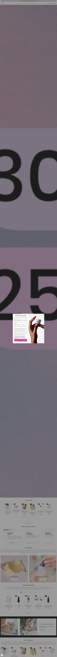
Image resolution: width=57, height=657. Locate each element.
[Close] (43, 315)
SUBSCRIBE (21, 340)
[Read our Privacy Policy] (26, 329)
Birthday (15, 323)
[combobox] (16, 332)
